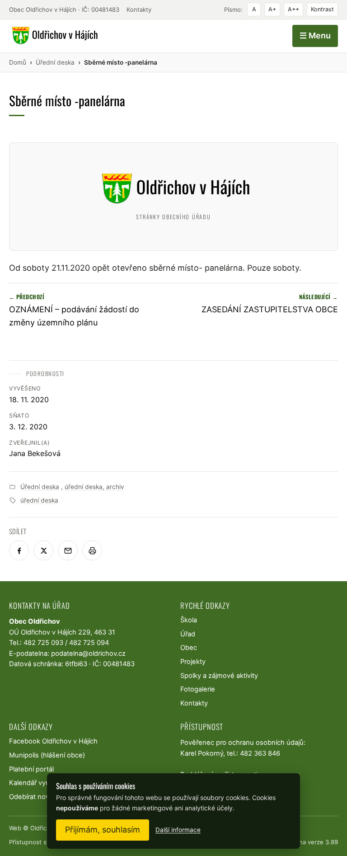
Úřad (187, 634)
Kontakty (139, 9)
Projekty (193, 662)
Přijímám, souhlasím (102, 829)
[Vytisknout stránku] (92, 550)
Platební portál (31, 769)
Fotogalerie (197, 689)
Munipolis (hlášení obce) (47, 755)
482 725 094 (89, 643)
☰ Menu (315, 35)
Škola (188, 620)
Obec (188, 648)
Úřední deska (39, 486)
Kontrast (322, 9)
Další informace (178, 829)
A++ (293, 9)
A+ (272, 9)
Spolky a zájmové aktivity (219, 676)
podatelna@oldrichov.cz (88, 653)
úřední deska (39, 500)
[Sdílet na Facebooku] (19, 550)
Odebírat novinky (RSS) (44, 797)
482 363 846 (260, 753)
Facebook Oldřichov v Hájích (53, 741)
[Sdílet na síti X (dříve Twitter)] (43, 550)
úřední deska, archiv (94, 486)
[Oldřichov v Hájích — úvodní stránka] (53, 36)
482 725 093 (43, 643)
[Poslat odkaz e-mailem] (68, 550)
